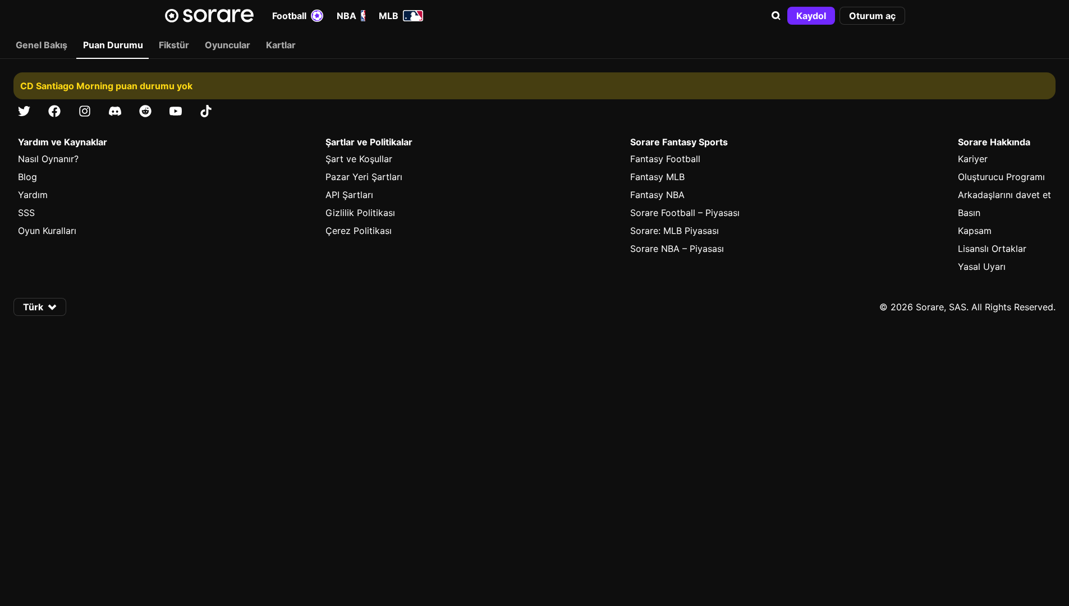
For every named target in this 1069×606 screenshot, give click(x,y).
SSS (26, 212)
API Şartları (349, 194)
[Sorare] (209, 15)
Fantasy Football (665, 158)
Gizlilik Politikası (360, 212)
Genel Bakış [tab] (41, 44)
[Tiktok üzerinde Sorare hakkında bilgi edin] (206, 111)
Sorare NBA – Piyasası (677, 248)
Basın (969, 212)
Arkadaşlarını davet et (1004, 194)
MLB (388, 15)
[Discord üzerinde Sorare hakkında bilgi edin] (115, 111)
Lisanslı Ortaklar (992, 248)
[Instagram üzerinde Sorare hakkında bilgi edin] (84, 111)
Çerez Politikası (358, 230)
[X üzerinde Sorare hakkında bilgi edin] (24, 111)
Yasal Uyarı (982, 266)
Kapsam (975, 230)
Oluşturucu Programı (1001, 176)
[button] (776, 15)
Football (289, 15)
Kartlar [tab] (281, 44)
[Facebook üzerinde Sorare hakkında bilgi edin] (54, 111)
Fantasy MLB (657, 176)
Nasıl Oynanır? (48, 158)
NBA (346, 15)
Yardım (33, 194)
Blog (27, 176)
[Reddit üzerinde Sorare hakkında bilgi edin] (145, 111)
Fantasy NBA (657, 194)
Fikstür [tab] (174, 44)
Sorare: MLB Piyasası (674, 230)
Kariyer (973, 158)
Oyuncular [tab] (227, 44)
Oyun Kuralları (47, 230)
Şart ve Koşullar (358, 158)
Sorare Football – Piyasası (685, 212)
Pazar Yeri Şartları (363, 176)
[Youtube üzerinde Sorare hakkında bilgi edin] (175, 111)
